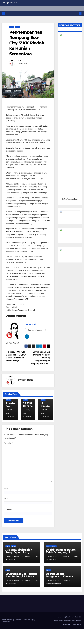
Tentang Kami (66, 624)
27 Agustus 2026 (13, 580)
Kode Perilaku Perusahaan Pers (64, 620)
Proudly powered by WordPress (12, 620)
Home (59, 617)
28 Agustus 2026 (13, 556)
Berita (17, 27)
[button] (76, 14)
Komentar (8, 443)
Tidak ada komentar (53, 583)
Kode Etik (78, 617)
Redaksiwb (67, 580)
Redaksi (78, 620)
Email (6, 499)
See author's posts (35, 330)
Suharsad (23, 61)
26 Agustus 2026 (54, 580)
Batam (12, 27)
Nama (7, 488)
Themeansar (5, 621)
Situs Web (8, 509)
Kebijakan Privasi (68, 617)
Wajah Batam (77, 624)
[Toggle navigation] (40, 14)
